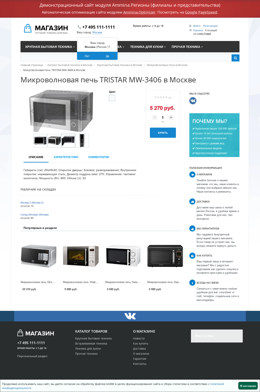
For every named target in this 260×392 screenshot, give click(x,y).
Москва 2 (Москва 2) (32, 202)
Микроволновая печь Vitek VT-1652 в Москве (90, 282)
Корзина (198, 30)
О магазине (141, 353)
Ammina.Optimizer (139, 12)
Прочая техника (86, 353)
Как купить (140, 343)
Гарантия (139, 359)
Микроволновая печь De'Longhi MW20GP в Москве (52, 282)
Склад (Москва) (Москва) (35, 214)
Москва (97, 32)
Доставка (139, 348)
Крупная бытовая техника (93, 338)
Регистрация (210, 25)
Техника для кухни (88, 348)
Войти (197, 25)
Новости (139, 338)
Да (107, 56)
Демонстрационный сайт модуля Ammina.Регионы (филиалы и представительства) (130, 5)
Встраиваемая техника (91, 343)
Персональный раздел (32, 356)
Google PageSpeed (201, 12)
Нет (87, 56)
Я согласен (248, 386)
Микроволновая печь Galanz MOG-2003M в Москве (136, 282)
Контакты (139, 364)
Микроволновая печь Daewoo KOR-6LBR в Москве (178, 282)
